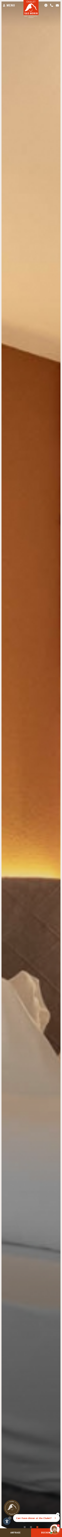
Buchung (46, 1532)
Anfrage (15, 1532)
